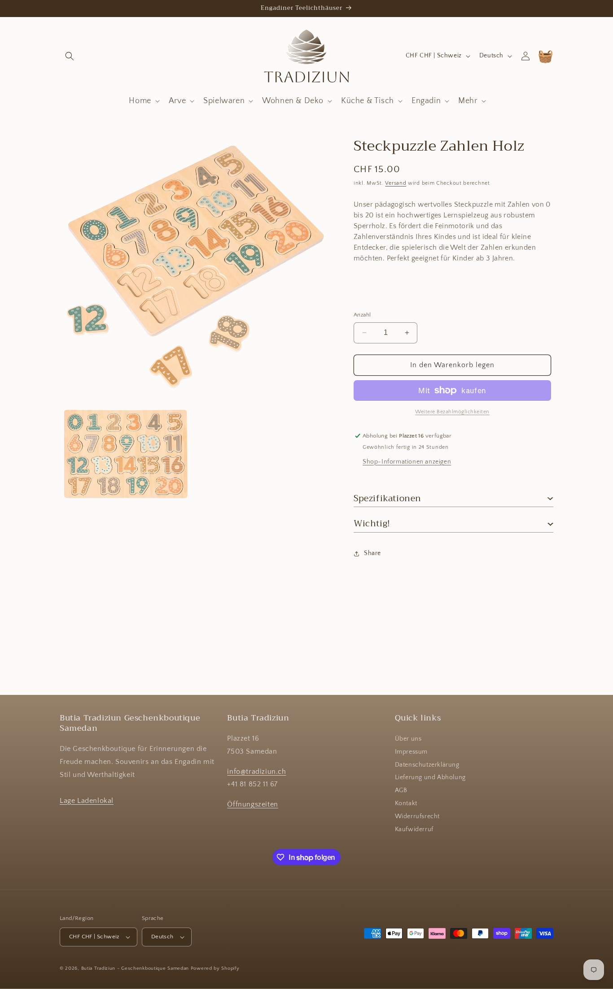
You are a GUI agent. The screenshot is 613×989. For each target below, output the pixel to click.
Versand (395, 183)
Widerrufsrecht (417, 816)
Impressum (411, 752)
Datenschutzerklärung (427, 764)
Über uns (408, 739)
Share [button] (372, 553)
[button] (69, 56)
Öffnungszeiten (252, 805)
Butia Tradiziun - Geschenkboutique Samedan (135, 968)
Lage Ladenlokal (87, 801)
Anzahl (362, 315)
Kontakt (406, 803)
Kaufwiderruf (414, 829)
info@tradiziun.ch (256, 772)
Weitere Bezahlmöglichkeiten (452, 412)
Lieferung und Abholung (430, 777)
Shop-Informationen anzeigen (407, 461)
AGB (401, 790)
